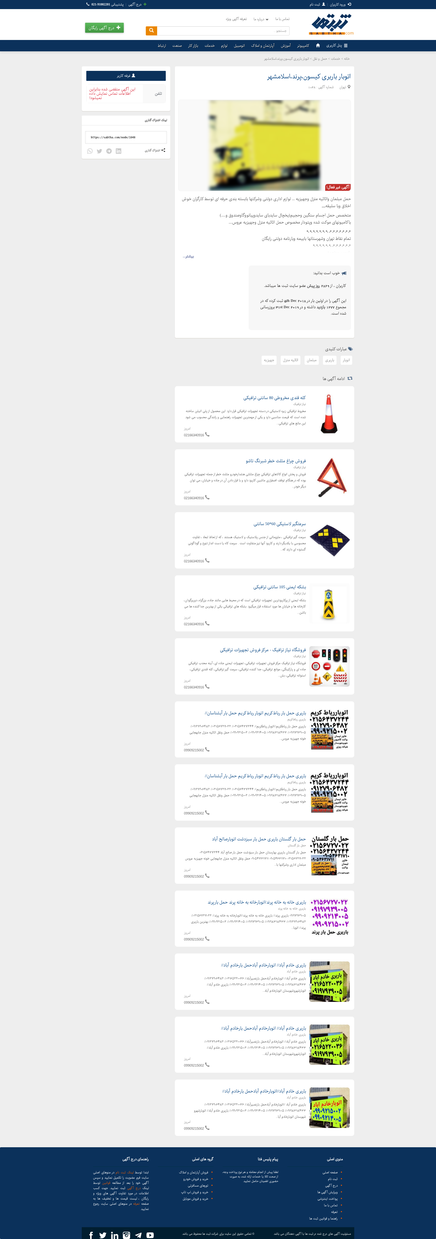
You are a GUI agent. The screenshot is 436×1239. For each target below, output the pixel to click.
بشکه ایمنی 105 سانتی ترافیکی (279, 587)
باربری (329, 360)
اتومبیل (239, 46)
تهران (342, 87)
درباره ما (259, 19)
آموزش (286, 46)
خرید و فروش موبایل (195, 1199)
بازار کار (193, 46)
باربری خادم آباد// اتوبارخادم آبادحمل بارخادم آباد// (263, 965)
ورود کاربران (338, 4)
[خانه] (317, 45)
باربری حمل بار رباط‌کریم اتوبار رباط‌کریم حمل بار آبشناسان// (255, 713)
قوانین (106, 1182)
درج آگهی (135, 4)
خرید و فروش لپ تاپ (194, 1192)
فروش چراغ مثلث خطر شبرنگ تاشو (276, 461)
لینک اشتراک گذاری (156, 120)
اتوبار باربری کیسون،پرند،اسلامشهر (309, 77)
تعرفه (334, 1212)
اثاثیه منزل (290, 360)
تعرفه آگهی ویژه (236, 19)
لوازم (224, 46)
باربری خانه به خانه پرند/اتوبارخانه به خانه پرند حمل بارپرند (257, 902)
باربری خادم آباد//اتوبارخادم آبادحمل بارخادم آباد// (264, 1091)
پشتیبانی (108, 4)
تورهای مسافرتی (198, 1185)
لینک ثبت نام (124, 1172)
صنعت (177, 46)
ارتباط (162, 46)
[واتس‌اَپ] (90, 151)
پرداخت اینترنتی (327, 1199)
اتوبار (346, 360)
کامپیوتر (303, 46)
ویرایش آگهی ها (327, 1192)
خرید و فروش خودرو (195, 1179)
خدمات (210, 46)
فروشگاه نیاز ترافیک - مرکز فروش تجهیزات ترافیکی (263, 650)
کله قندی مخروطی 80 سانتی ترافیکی (274, 398)
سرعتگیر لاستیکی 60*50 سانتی (280, 524)
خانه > (345, 59)
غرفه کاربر (124, 76)
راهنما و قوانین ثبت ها (323, 1218)
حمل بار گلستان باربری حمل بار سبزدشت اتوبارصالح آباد (259, 839)
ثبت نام (315, 4)
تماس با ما (282, 19)
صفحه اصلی (330, 1172)
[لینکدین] (118, 151)
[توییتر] (99, 151)
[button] (104, 28)
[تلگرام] (109, 151)
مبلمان (312, 360)
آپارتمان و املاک (263, 46)
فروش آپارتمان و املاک (193, 1172)
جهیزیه (269, 360)
